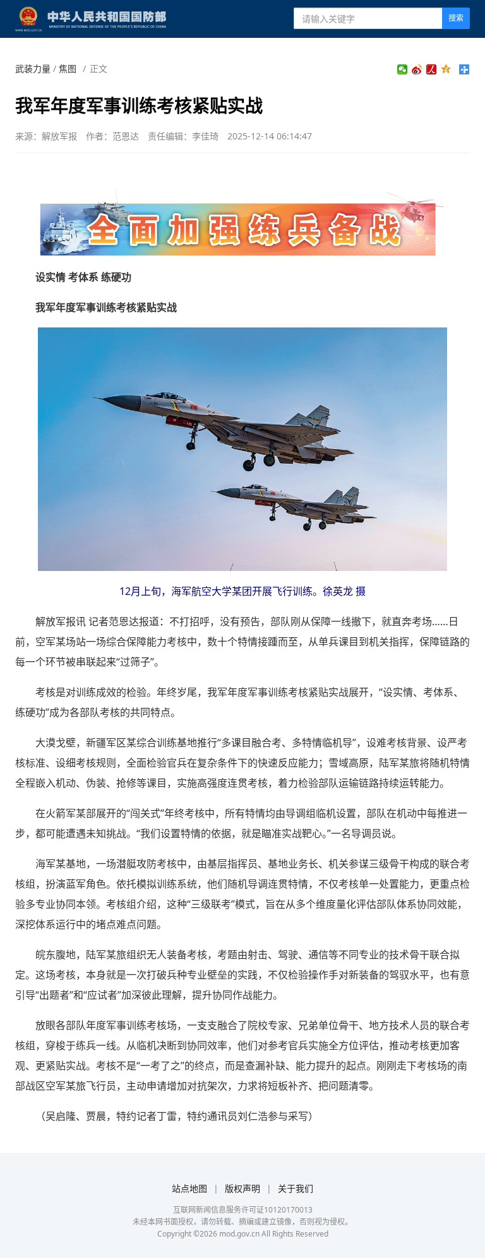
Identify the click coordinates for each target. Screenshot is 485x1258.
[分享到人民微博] (431, 69)
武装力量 (33, 68)
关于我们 (295, 1188)
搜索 (456, 18)
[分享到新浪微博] (417, 69)
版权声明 (242, 1188)
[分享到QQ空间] (446, 69)
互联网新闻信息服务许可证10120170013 (243, 1209)
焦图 (67, 68)
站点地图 (189, 1188)
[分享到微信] (402, 69)
